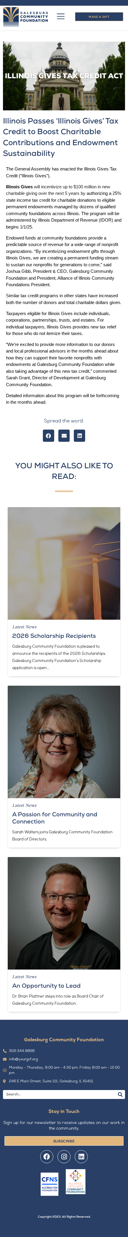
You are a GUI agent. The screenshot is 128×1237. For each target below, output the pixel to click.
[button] (48, 436)
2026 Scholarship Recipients (54, 636)
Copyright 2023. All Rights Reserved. (64, 1217)
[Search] (120, 1094)
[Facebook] (46, 1156)
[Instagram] (64, 1156)
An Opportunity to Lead (46, 986)
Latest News (24, 627)
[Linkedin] (81, 1156)
